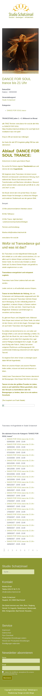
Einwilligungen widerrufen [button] (11, 643)
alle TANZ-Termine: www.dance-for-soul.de (17, 124)
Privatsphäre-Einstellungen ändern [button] (14, 638)
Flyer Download (7, 635)
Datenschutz (6, 633)
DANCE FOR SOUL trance (16, 110)
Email (4, 665)
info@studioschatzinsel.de (17, 232)
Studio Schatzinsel (8, 100)
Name (4, 657)
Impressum (6, 630)
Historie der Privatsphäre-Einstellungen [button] (16, 641)
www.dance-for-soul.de (10, 237)
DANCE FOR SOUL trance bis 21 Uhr (20, 439)
